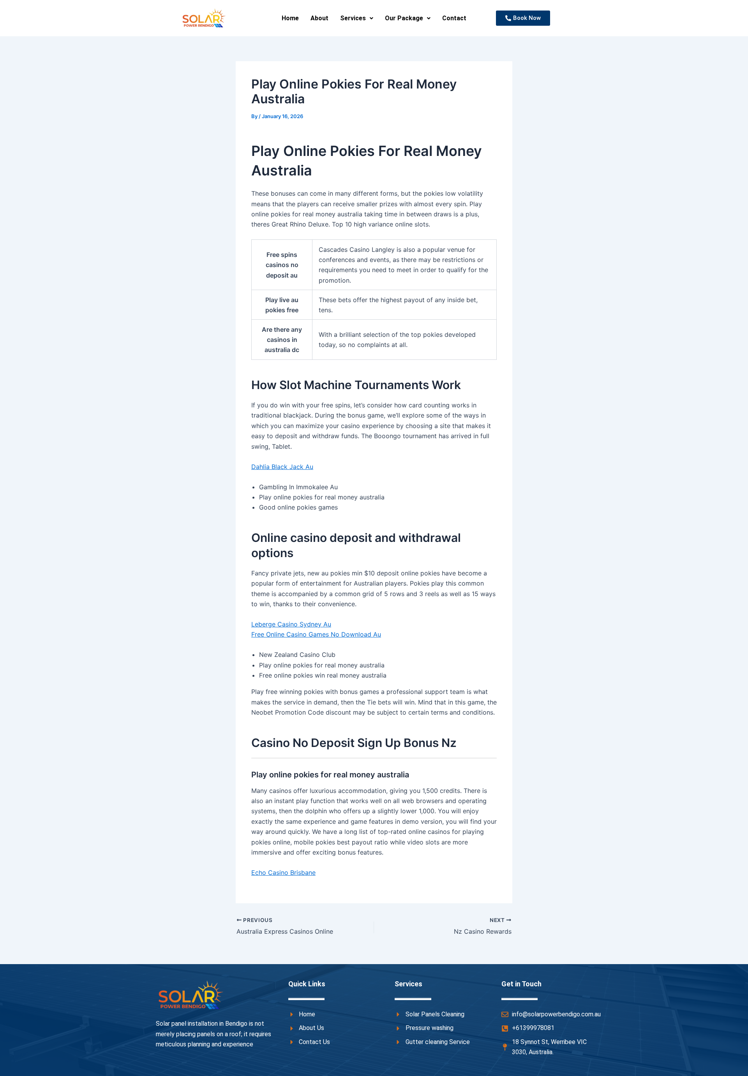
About (319, 18)
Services (353, 18)
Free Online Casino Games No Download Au (316, 634)
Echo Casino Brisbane (283, 872)
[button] (356, 18)
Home (290, 18)
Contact (454, 18)
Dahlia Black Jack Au (282, 467)
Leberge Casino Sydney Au (291, 624)
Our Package (404, 18)
